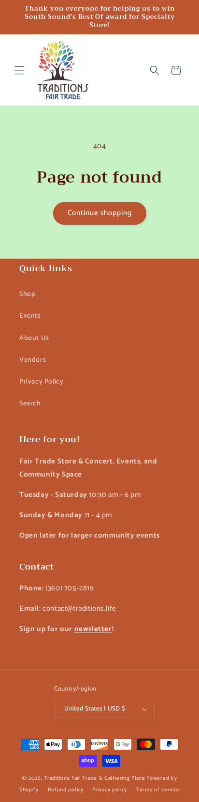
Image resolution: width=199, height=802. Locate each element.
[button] (19, 70)
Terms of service (158, 790)
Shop (27, 294)
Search (30, 403)
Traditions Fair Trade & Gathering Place (94, 778)
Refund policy (66, 790)
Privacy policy (109, 790)
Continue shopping (100, 213)
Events (30, 316)
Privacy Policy (41, 381)
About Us (34, 338)
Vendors (32, 360)
